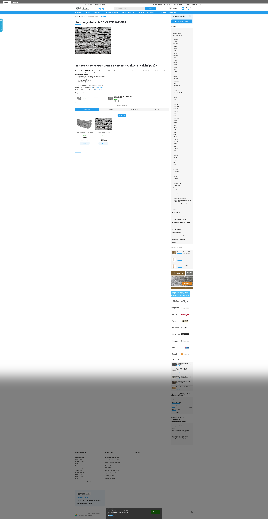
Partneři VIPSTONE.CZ (110, 475)
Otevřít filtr (122, 115)
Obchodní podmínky (80, 472)
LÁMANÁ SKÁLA (177, 90)
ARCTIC (175, 46)
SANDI (175, 159)
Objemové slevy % (79, 468)
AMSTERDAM (176, 43)
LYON (175, 94)
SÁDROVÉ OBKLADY (177, 188)
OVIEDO (175, 136)
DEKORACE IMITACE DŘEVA (179, 219)
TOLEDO (175, 174)
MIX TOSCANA (177, 118)
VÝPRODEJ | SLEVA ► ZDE (178, 239)
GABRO (175, 76)
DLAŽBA (174, 209)
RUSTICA (175, 153)
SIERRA (175, 164)
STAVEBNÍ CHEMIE (176, 232)
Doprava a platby (178, 4)
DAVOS (175, 69)
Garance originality (79, 474)
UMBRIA (175, 180)
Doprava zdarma (175, 405)
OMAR (175, 129)
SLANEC (175, 167)
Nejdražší (110, 109)
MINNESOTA (176, 102)
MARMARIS (176, 97)
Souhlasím (155, 511)
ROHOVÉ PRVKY (177, 185)
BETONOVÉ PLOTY (176, 229)
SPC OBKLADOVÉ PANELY (178, 206)
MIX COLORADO (177, 108)
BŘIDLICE (175, 53)
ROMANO (176, 152)
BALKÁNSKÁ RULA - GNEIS (178, 216)
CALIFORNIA (176, 59)
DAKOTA (175, 67)
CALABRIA (176, 55)
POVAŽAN (176, 148)
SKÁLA (175, 166)
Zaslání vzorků (168, 4)
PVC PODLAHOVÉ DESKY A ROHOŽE (181, 222)
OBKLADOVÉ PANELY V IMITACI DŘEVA (181, 196)
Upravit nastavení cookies (94, 513)
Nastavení (110, 515)
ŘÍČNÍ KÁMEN (176, 155)
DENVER (175, 71)
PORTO (175, 146)
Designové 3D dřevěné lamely (180, 198)
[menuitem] (79, 12)
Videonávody (108, 467)
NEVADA (175, 127)
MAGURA (175, 95)
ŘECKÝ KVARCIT (176, 212)
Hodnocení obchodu (157, 4)
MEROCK (175, 99)
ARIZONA (175, 48)
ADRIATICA (176, 39)
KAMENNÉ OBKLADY (177, 33)
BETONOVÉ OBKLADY (178, 35)
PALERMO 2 (176, 139)
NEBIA (175, 124)
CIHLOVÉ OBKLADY (177, 190)
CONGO (175, 64)
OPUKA (175, 132)
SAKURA (175, 157)
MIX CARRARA (177, 106)
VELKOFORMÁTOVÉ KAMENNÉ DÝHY (181, 204)
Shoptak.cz (90, 515)
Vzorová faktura (79, 476)
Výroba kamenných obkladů (178, 421)
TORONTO (176, 176)
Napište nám (78, 478)
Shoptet (82, 515)
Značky (174, 242)
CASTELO (175, 57)
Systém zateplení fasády (110, 465)
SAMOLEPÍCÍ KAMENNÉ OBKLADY (180, 194)
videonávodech (100, 87)
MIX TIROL (176, 116)
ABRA (175, 37)
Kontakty (187, 4)
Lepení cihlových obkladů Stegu (112, 462)
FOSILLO (175, 74)
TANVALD (176, 173)
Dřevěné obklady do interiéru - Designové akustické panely (182, 201)
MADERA (175, 120)
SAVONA (175, 160)
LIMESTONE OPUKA (178, 92)
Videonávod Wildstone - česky (112, 470)
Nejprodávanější (134, 109)
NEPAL (175, 125)
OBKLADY (174, 30)
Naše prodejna (195, 4)
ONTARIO (175, 131)
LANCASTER (176, 88)
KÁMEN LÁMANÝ (177, 85)
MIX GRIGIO (176, 113)
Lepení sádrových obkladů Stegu (112, 457)
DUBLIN (175, 73)
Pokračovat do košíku (183, 21)
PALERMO (176, 138)
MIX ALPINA (176, 104)
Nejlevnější (87, 109)
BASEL (175, 50)
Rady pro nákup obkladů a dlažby (112, 472)
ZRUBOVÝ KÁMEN (177, 183)
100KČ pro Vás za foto (110, 478)
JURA (175, 83)
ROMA (175, 150)
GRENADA (176, 78)
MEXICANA (176, 101)
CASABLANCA (176, 62)
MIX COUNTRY (177, 109)
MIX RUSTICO (176, 115)
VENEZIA (175, 181)
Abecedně (157, 109)
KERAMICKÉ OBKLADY (178, 192)
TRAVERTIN (176, 178)
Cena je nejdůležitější (176, 402)
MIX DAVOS (176, 111)
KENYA (175, 87)
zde (92, 87)
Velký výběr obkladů (176, 409)
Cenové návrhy (78, 470)
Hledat (151, 8)
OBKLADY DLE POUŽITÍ (178, 236)
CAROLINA (176, 60)
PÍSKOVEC (176, 145)
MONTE (175, 122)
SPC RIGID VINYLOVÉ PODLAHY (180, 226)
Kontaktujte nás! (98, 89)
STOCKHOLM (176, 169)
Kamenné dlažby (175, 419)
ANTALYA (175, 45)
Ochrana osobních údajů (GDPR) (83, 481)
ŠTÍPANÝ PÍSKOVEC (178, 171)
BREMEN (175, 52)
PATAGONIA (176, 141)
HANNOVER (176, 80)
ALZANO (175, 41)
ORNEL (175, 134)
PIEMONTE (176, 143)
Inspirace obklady (109, 480)
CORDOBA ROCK (177, 66)
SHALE (175, 162)
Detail (84, 143)
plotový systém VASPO (177, 417)
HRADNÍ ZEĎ (176, 81)
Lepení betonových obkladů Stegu (113, 459)
